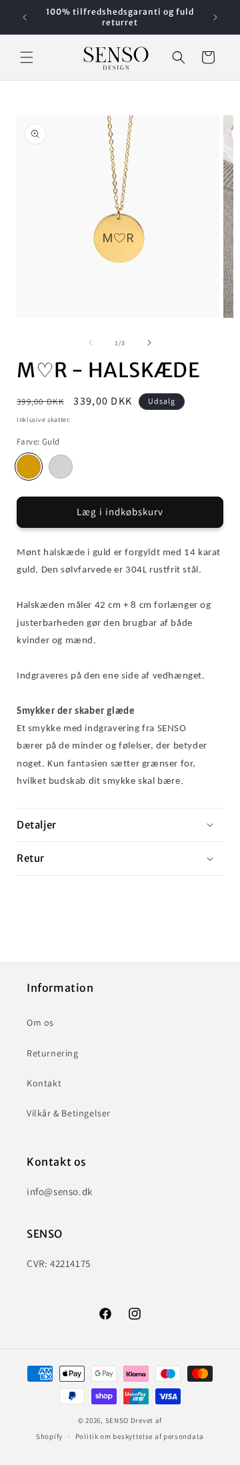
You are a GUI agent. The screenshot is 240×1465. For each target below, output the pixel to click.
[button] (26, 57)
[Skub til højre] (149, 342)
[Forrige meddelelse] (24, 17)
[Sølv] (61, 467)
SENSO (117, 1420)
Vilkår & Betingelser (69, 1113)
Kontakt (44, 1083)
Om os (40, 1022)
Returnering (53, 1053)
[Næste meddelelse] (215, 17)
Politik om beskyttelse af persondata (139, 1436)
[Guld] (29, 467)
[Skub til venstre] (90, 342)
